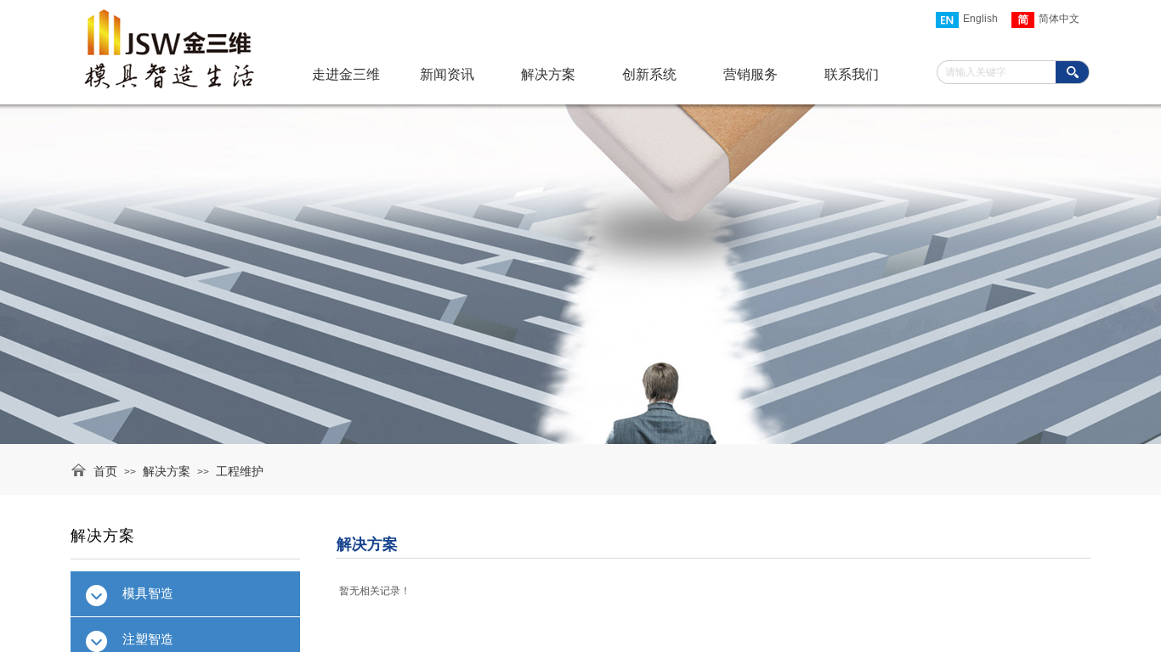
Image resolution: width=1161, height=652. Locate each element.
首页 (105, 471)
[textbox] (998, 72)
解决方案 (166, 471)
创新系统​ (649, 74)
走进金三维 (346, 74)
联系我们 (851, 74)
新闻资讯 (447, 74)
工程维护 (239, 471)
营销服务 (750, 74)
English (980, 19)
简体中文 (1059, 19)
